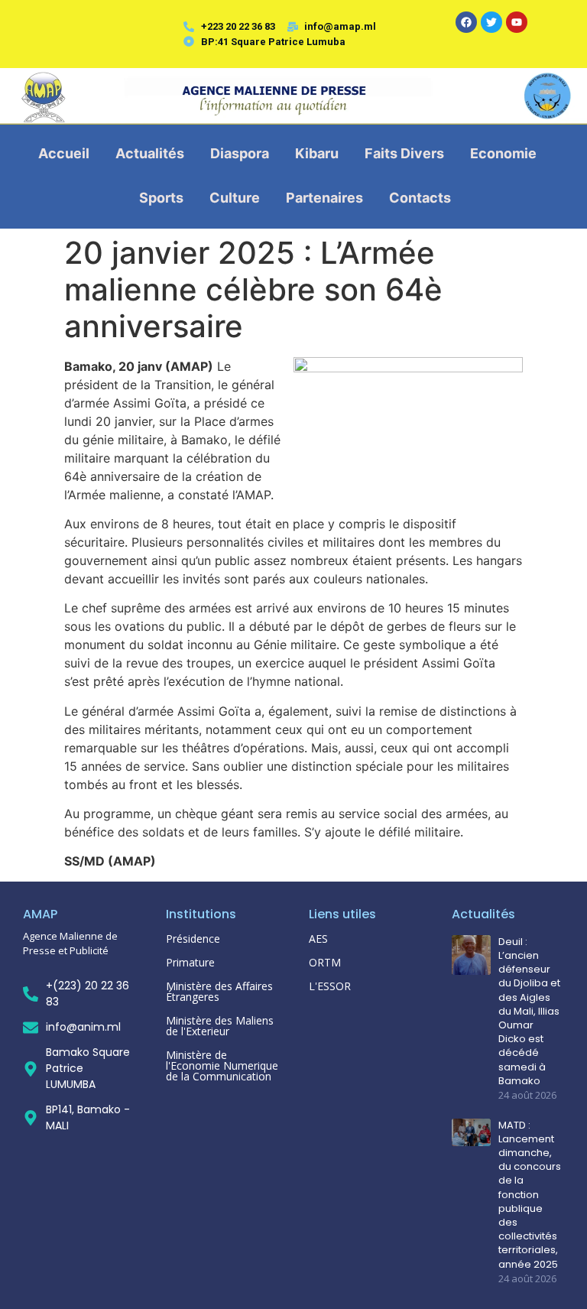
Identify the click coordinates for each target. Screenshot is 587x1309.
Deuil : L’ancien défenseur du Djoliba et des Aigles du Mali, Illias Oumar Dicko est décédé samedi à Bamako (529, 1011)
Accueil (63, 153)
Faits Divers (404, 153)
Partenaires (324, 198)
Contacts (420, 198)
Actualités (149, 153)
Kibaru (317, 153)
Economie (503, 153)
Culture (234, 198)
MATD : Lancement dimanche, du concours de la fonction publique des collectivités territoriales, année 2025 (529, 1195)
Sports (161, 198)
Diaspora (239, 153)
